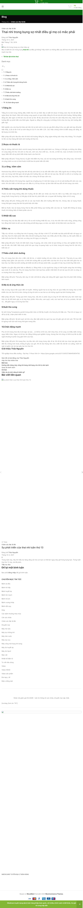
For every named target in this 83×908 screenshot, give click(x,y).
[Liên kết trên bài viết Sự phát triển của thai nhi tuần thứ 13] (41, 472)
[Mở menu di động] (3, 6)
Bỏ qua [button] (80, 904)
